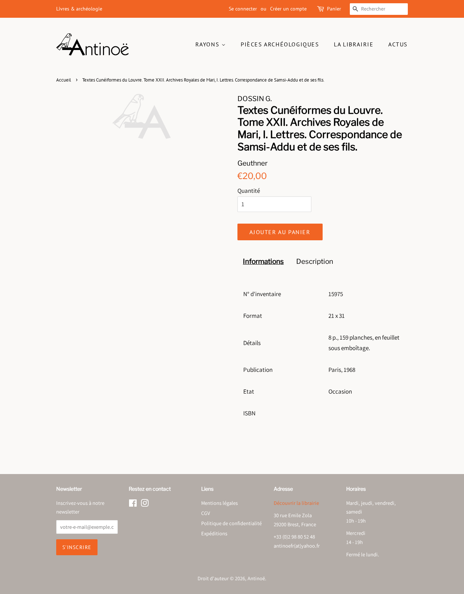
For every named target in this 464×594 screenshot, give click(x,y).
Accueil (63, 80)
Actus (398, 44)
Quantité (248, 191)
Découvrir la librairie (296, 502)
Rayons (208, 44)
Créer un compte (288, 8)
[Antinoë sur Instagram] (145, 504)
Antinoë (256, 578)
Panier (334, 8)
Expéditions (214, 533)
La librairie (353, 44)
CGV (205, 513)
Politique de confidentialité (231, 523)
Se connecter (243, 8)
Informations (263, 261)
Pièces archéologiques (280, 44)
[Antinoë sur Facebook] (133, 504)
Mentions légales (219, 502)
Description (314, 261)
